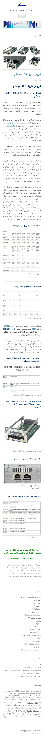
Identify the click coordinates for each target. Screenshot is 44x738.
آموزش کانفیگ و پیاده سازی (32, 597)
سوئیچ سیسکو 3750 (25, 699)
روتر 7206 (37, 699)
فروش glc (35, 708)
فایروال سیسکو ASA (32, 644)
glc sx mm (29, 693)
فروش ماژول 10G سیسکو (27, 74)
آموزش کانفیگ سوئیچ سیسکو (17, 695)
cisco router (25, 691)
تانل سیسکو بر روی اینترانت (16, 697)
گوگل (12, 123)
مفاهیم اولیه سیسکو (33, 615)
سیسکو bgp (15, 705)
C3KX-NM (37, 570)
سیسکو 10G (11, 570)
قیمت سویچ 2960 (32, 716)
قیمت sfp (25, 714)
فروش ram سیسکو (26, 708)
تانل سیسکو (27, 697)
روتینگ (37, 609)
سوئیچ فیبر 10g (21, 570)
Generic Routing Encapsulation (17, 693)
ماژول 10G (37, 576)
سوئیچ (30, 565)
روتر (39, 621)
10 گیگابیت (14, 568)
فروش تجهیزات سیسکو (19, 565)
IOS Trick (33, 629)
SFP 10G (30, 570)
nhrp (33, 693)
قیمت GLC (31, 714)
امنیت (38, 606)
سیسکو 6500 (16, 573)
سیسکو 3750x (36, 573)
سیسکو (22, 4)
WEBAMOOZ (36, 733)
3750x (16, 349)
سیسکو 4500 (26, 573)
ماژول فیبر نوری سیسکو (13, 716)
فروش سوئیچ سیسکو (18, 710)
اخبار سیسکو (35, 632)
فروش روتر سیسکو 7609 (32, 667)
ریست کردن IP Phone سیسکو (31, 676)
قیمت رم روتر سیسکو (16, 714)
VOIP (35, 603)
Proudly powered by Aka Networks (30, 731)
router (38, 693)
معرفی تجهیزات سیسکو (33, 568)
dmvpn (33, 691)
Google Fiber (10, 126)
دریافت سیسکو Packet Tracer (31, 673)
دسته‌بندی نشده (36, 618)
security (33, 695)
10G (7, 568)
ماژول (9, 565)
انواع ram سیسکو (36, 697)
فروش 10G (7, 573)
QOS (35, 600)
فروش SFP (18, 708)
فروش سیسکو (23, 712)
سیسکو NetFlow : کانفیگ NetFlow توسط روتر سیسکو (23, 670)
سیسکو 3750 (13, 702)
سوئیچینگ (36, 612)
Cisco (17, 690)
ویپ (4, 716)
